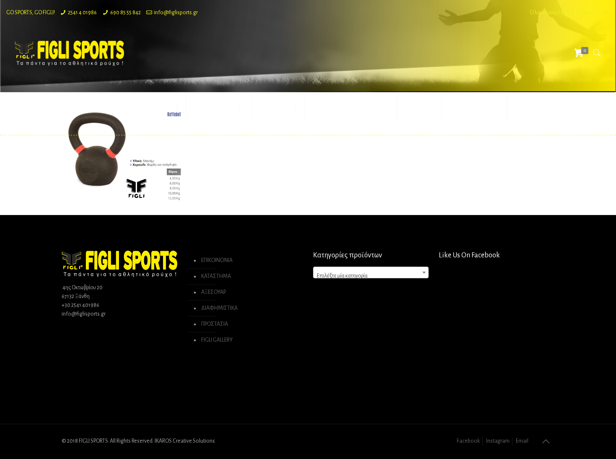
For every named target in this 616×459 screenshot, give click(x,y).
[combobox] (371, 272)
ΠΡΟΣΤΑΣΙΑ (214, 324)
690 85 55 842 (125, 13)
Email (522, 441)
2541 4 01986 (82, 13)
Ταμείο (586, 13)
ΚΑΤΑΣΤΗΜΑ (216, 276)
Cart (605, 13)
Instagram (498, 441)
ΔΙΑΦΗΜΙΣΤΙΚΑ (219, 308)
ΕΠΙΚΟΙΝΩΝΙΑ (217, 260)
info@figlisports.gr (176, 13)
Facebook (468, 441)
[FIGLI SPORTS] (69, 53)
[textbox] (370, 276)
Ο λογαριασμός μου (551, 13)
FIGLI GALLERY (217, 340)
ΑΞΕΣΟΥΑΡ (213, 292)
